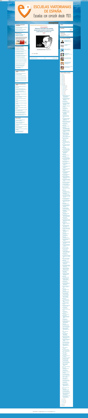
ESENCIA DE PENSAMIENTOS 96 (65, 261)
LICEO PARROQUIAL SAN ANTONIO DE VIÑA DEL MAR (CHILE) (21, 114)
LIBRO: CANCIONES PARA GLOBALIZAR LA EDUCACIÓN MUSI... (66, 396)
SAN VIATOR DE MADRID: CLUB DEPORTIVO (66, 198)
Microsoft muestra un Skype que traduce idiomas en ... (65, 138)
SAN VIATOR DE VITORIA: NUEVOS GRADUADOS (66, 228)
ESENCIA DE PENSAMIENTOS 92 (65, 299)
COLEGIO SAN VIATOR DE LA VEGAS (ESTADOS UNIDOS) (21, 127)
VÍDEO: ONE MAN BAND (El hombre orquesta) (65, 258)
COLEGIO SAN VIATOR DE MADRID (21, 78)
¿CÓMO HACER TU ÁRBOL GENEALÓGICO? (66, 136)
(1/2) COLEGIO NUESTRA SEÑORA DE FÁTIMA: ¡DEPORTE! (66, 104)
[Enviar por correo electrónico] (33, 53)
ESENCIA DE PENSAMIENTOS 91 (65, 314)
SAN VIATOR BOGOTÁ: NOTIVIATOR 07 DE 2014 (65, 116)
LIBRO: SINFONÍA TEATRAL (64, 348)
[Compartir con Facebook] (36, 53)
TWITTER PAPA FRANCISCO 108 (65, 123)
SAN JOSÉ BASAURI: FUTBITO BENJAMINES (66, 184)
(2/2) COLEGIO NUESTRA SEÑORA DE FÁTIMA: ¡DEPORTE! (66, 99)
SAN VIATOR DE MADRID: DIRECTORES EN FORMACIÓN (66, 284)
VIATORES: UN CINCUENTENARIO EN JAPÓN (66, 223)
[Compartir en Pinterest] (37, 53)
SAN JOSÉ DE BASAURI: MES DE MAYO (65, 161)
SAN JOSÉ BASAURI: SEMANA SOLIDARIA (65, 208)
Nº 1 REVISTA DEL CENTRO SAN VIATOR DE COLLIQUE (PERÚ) (66, 251)
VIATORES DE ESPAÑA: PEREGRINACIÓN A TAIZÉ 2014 (65, 274)
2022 (62, 74)
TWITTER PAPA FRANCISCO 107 (65, 218)
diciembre (63, 85)
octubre (63, 88)
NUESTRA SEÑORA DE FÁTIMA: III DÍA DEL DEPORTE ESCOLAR (65, 134)
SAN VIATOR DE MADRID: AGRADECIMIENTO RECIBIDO (66, 206)
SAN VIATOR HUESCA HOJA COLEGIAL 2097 (66, 342)
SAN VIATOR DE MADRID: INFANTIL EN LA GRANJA (66, 169)
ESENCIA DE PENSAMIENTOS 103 (65, 148)
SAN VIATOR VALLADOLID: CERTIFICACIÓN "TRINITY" (66, 240)
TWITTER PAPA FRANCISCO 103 (65, 308)
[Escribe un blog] (34, 53)
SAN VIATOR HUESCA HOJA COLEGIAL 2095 (67, 58)
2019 (62, 78)
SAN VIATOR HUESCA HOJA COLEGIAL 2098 (66, 326)
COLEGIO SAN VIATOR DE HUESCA (21, 77)
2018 (62, 79)
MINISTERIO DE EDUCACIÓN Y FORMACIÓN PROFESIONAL (20, 65)
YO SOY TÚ (64, 189)
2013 (62, 404)
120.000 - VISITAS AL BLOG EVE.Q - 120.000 (66, 188)
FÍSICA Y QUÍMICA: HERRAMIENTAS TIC (67, 49)
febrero (63, 401)
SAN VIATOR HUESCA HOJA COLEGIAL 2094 (66, 374)
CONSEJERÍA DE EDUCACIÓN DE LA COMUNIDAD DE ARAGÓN (21, 51)
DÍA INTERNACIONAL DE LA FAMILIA (66, 356)
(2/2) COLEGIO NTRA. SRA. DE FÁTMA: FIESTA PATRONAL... (65, 294)
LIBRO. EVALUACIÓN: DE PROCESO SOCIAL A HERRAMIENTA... (66, 394)
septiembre (64, 89)
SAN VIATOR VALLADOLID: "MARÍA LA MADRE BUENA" (66, 340)
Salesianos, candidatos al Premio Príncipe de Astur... (66, 287)
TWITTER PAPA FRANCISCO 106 (65, 235)
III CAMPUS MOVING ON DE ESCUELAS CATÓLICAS (66, 263)
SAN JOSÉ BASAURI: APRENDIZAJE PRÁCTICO (65, 152)
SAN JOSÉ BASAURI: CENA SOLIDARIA (65, 360)
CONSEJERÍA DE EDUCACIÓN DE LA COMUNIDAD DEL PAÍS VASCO (21, 55)
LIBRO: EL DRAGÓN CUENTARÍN (65, 378)
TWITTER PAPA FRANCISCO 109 (65, 101)
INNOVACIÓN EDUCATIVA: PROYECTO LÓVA (66, 306)
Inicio (45, 58)
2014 (62, 84)
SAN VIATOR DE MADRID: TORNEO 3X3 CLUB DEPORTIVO (66, 119)
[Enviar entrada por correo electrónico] (32, 53)
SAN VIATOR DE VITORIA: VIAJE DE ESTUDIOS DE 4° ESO (66, 180)
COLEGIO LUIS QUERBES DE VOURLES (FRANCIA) (20, 122)
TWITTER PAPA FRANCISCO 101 (65, 319)
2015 (62, 83)
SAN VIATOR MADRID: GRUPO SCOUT (65, 249)
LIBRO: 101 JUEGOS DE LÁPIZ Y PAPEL (65, 376)
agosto (63, 90)
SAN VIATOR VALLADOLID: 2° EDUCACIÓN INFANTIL (66, 164)
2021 (62, 75)
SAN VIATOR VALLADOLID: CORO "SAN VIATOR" (66, 182)
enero (63, 402)
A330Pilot (46, 411)
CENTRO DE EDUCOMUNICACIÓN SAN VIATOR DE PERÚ (66, 128)
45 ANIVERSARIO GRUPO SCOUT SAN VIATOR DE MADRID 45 (66, 220)
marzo (63, 400)
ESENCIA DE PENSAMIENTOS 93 (65, 291)
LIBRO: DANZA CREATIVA (66, 366)
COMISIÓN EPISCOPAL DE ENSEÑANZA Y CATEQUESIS (20, 49)
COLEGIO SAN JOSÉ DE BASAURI (21, 75)
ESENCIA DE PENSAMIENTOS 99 (65, 203)
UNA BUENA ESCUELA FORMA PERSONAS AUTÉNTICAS (67, 63)
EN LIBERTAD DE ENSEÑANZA (20, 57)
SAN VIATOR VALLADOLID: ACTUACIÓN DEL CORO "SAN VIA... (66, 196)
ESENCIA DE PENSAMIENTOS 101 (65, 156)
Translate (67, 35)
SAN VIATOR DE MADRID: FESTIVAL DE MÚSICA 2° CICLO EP (66, 159)
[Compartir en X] (35, 53)
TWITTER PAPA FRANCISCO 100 (65, 370)
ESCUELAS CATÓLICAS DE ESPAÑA (21, 60)
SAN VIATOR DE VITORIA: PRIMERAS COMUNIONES (66, 211)
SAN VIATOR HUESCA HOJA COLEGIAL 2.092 (66, 391)
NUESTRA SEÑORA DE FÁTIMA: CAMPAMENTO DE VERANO (66, 177)
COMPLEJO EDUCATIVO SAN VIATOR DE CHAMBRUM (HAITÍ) (21, 110)
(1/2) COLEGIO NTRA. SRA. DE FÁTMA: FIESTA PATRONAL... (65, 296)
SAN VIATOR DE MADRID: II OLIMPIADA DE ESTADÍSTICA (66, 172)
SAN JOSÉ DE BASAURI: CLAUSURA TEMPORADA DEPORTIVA (65, 113)
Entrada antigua (55, 58)
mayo (63, 94)
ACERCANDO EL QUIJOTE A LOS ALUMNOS (68, 67)
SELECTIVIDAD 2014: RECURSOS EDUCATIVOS (65, 271)
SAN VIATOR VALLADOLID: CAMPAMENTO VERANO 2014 (66, 256)
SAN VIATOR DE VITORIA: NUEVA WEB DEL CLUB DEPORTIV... (66, 242)
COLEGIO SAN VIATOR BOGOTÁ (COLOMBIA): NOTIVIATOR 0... (66, 337)
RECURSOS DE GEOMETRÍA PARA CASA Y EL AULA (68, 54)
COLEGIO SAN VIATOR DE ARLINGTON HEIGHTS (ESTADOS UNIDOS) (21, 92)
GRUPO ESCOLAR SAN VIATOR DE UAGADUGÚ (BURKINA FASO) (21, 112)
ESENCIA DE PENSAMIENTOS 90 (65, 324)
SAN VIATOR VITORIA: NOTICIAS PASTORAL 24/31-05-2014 (65, 226)
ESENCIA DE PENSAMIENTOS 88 (65, 389)
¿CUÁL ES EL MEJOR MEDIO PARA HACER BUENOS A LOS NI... (65, 269)
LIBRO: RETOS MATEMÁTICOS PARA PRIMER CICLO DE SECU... (65, 316)
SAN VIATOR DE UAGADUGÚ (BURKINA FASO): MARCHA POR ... (66, 215)
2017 (62, 80)
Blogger (54, 411)
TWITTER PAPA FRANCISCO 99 (65, 382)
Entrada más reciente (33, 58)
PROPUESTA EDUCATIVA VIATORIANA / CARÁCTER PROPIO (21, 27)
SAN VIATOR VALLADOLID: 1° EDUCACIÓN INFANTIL (66, 167)
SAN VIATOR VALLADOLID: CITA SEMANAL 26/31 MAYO (66, 201)
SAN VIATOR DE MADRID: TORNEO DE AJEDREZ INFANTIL (66, 131)
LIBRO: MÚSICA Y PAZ (65, 387)
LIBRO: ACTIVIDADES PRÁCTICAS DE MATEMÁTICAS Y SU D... (65, 329)
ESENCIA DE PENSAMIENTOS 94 (65, 289)
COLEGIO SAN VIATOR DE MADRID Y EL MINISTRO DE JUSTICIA (68, 41)
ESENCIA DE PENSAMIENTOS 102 (65, 154)
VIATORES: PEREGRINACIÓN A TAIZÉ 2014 (65, 231)
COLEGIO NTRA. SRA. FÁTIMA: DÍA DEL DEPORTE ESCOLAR (65, 279)
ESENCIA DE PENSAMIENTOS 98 (65, 213)
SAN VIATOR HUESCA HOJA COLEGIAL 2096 (66, 350)
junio (63, 93)
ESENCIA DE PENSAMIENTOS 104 (65, 141)
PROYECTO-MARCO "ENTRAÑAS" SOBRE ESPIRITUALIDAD (21, 30)
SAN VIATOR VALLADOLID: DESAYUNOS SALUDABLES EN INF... (66, 193)
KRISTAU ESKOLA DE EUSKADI (20, 63)
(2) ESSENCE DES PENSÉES (67, 45)
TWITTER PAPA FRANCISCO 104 (65, 281)
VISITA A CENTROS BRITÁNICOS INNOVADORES (65, 334)
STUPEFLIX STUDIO (65, 247)
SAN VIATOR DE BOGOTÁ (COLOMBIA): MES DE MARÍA (66, 145)
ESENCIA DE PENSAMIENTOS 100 (65, 191)
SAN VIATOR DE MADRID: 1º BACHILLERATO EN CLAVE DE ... (66, 245)
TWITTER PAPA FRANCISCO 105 (65, 254)
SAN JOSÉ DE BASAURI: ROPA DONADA (65, 175)
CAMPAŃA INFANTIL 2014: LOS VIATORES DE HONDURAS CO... (66, 96)
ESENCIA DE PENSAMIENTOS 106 (65, 110)
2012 (62, 405)
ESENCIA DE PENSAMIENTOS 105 (65, 125)
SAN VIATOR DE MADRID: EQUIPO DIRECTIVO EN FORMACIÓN (66, 266)
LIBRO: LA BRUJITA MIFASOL (65, 332)
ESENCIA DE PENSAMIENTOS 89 (65, 368)
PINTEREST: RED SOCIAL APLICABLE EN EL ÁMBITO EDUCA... (66, 322)
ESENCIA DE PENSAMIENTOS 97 (65, 233)
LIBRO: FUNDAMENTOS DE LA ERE (65, 352)
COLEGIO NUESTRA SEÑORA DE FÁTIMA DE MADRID (21, 74)
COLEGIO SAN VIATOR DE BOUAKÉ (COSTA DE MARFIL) (21, 97)
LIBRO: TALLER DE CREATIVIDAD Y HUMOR (65, 364)
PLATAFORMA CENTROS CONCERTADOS (19, 67)
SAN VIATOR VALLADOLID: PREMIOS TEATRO (66, 358)
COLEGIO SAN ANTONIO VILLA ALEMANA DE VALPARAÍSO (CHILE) (21, 89)
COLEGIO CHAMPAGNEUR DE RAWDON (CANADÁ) (20, 120)
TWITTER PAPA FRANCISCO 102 (65, 312)
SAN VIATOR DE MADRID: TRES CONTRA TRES (66, 150)
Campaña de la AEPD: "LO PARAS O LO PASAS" (20, 35)
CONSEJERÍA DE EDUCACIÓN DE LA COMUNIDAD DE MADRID (21, 53)
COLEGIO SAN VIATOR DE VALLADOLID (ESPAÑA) (20, 131)
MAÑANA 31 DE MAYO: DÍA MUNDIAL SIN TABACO (66, 121)
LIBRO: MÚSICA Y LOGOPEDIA (65, 354)
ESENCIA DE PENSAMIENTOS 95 (65, 277)
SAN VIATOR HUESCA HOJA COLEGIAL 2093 (66, 380)
